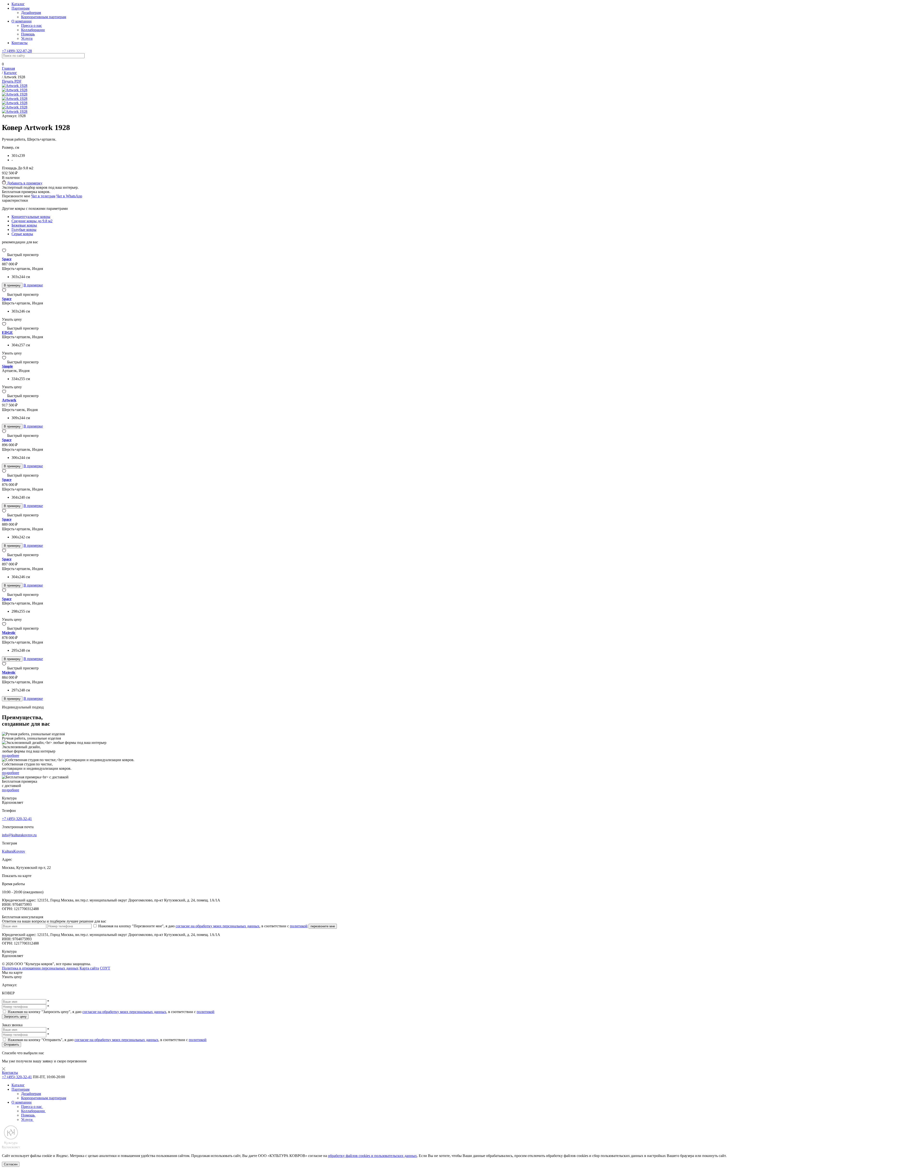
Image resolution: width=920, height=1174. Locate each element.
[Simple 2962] (4, 362)
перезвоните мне (322, 926)
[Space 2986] (4, 294)
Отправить (11, 1044)
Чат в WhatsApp (69, 196)
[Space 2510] (4, 254)
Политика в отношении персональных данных (40, 968)
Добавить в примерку (24, 183)
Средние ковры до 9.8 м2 (32, 221)
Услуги (27, 38)
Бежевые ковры (24, 225)
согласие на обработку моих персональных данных (217, 926)
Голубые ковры (24, 230)
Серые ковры (22, 234)
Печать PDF (12, 81)
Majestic (9, 633)
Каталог (18, 4)
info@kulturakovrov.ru (19, 835)
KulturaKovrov (13, 851)
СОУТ (105, 968)
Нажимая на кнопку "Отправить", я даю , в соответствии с (107, 1040)
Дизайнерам (31, 13)
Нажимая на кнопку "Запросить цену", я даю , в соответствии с (111, 1012)
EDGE (7, 333)
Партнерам (20, 8)
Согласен (10, 1164)
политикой (299, 926)
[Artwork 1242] (4, 395)
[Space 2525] (4, 475)
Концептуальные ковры (31, 217)
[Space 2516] (4, 515)
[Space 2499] (4, 554)
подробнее (10, 755)
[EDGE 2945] (4, 328)
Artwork (9, 400)
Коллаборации (33, 30)
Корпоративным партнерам (43, 17)
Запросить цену (15, 1016)
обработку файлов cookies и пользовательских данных (372, 1156)
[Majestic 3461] (4, 668)
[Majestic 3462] (4, 628)
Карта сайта (89, 968)
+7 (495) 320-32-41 (17, 819)
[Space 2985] (4, 594)
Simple (7, 366)
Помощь (28, 34)
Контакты (20, 43)
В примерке (33, 285)
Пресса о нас (31, 25)
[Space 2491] (4, 435)
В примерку (12, 285)
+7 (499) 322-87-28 (17, 51)
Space (7, 259)
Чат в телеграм (43, 196)
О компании (22, 21)
